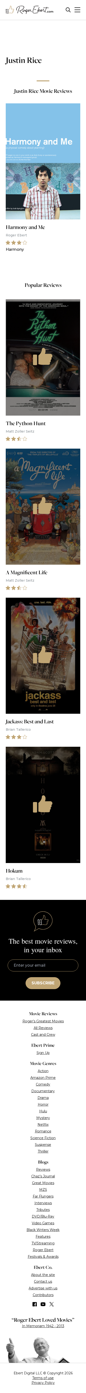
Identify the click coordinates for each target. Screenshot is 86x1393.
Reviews (43, 1169)
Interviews (43, 1203)
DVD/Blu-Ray (43, 1216)
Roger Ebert (43, 1250)
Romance (43, 1131)
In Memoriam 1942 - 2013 (43, 1326)
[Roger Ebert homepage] (30, 10)
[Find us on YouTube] (43, 1304)
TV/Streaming (43, 1243)
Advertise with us (43, 1288)
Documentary (43, 1091)
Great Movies (43, 1183)
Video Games (43, 1223)
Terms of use (43, 1378)
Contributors (43, 1295)
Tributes (43, 1210)
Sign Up (43, 1053)
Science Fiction (43, 1138)
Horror (43, 1104)
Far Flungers (43, 1196)
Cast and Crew (43, 1034)
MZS (43, 1189)
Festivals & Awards (43, 1256)
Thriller (43, 1151)
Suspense (43, 1144)
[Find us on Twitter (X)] (51, 1304)
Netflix (43, 1124)
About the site (43, 1275)
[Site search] (68, 9)
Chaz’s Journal (43, 1176)
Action (43, 1071)
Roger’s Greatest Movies (43, 1021)
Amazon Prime (43, 1077)
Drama (43, 1098)
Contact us (43, 1281)
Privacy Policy (43, 1383)
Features (43, 1236)
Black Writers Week (43, 1230)
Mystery (43, 1118)
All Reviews (43, 1028)
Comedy (43, 1084)
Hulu (43, 1111)
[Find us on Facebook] (34, 1304)
